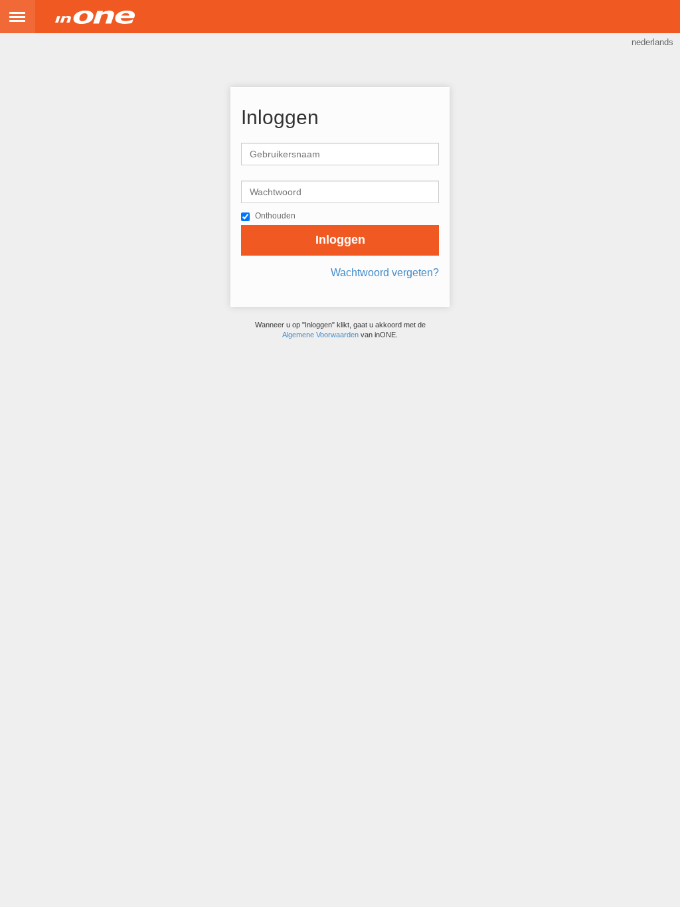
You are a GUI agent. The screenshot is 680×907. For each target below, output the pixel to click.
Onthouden (275, 215)
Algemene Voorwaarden (320, 335)
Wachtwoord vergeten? (385, 272)
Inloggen (340, 239)
